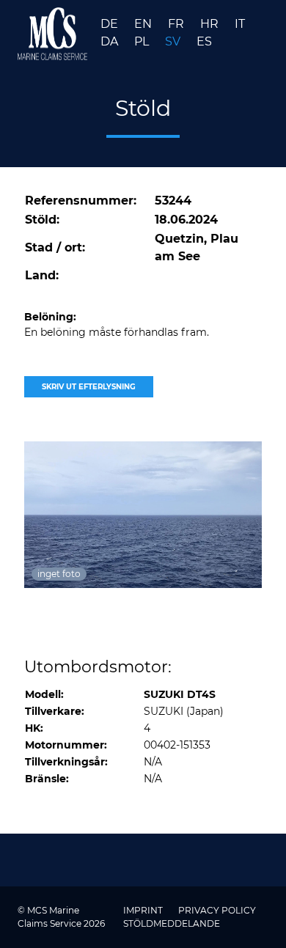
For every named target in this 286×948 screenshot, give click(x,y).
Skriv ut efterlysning (89, 387)
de (110, 24)
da (110, 41)
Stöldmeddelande (171, 923)
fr (177, 24)
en (144, 24)
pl (143, 41)
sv (174, 41)
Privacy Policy (217, 910)
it (240, 24)
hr (210, 24)
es (204, 41)
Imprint (144, 910)
